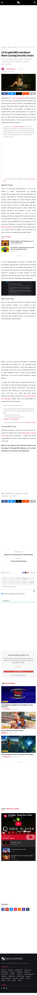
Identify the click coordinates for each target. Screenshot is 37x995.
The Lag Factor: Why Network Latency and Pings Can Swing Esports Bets (22, 248)
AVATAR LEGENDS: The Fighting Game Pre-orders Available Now (22, 242)
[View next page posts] (20, 256)
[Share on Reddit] (25, 93)
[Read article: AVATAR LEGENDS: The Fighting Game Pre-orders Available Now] (5, 243)
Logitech (28, 976)
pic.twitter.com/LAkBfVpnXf (11, 419)
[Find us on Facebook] (3, 909)
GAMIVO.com (12, 976)
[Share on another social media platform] (32, 93)
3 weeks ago (16, 709)
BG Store (12, 974)
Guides (19, 980)
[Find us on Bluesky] (11, 909)
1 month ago (14, 733)
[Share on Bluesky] (11, 93)
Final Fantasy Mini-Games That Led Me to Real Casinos (17, 754)
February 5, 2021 (31, 422)
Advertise (12, 972)
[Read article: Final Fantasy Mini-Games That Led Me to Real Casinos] (18, 744)
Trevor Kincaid (6, 709)
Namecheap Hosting (6, 978)
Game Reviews (6, 727)
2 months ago (15, 245)
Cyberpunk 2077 (19, 493)
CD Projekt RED (9, 493)
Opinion (5, 701)
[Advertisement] (18, 25)
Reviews (3, 980)
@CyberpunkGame (18, 126)
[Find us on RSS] (19, 909)
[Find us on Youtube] (7, 909)
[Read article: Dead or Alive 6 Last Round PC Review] (18, 720)
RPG (14, 496)
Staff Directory (18, 970)
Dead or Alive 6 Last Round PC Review (12, 730)
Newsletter (19, 972)
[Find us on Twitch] (23, 909)
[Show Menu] (2, 2)
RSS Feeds (27, 972)
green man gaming (28, 974)
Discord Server (4, 974)
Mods (26, 493)
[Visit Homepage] (18, 2)
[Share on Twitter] (19, 93)
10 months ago (15, 251)
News (8, 980)
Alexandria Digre (10, 69)
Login (33, 572)
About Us (3, 970)
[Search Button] (35, 2)
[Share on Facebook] (4, 93)
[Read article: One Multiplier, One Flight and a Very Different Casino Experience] (18, 694)
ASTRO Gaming (20, 976)
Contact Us (10, 970)
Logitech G (4, 976)
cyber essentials (6, 227)
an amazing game (19, 98)
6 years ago (20, 69)
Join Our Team (27, 970)
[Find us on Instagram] (15, 909)
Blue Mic (28, 978)
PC (10, 496)
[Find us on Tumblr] (27, 909)
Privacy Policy (4, 972)
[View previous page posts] (17, 256)
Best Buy (22, 978)
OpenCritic (19, 974)
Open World (5, 496)
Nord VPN (15, 978)
